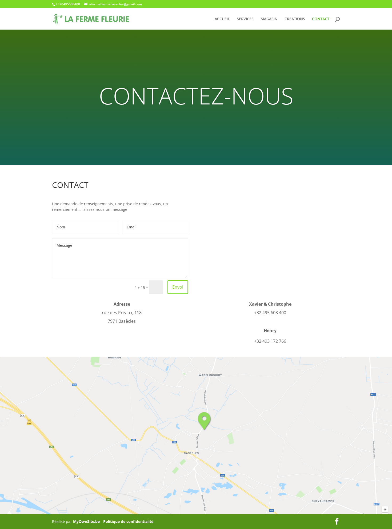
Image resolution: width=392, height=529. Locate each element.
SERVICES (245, 19)
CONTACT (320, 19)
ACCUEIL (222, 19)
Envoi (177, 287)
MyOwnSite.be (86, 521)
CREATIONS (295, 19)
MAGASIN (269, 19)
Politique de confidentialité (128, 521)
